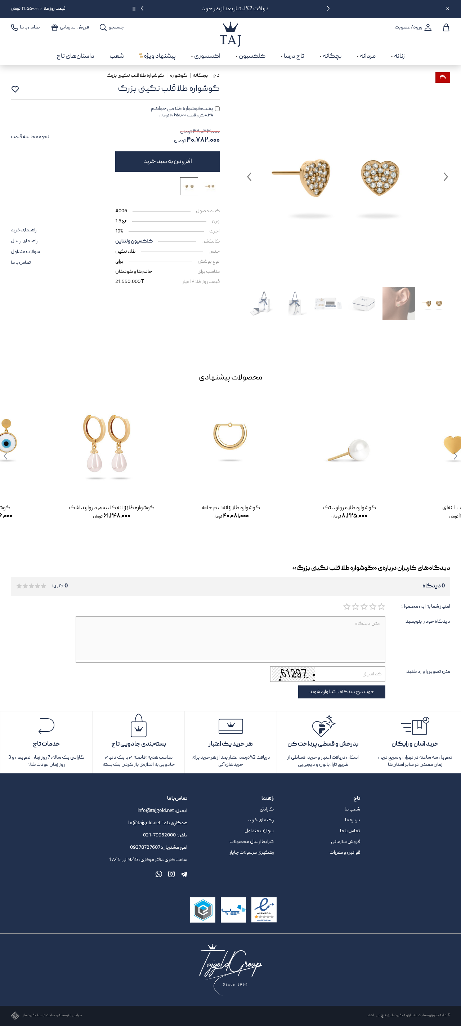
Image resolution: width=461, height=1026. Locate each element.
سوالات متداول (25, 252)
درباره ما (352, 820)
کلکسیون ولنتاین (134, 241)
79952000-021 (159, 835)
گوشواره (178, 75)
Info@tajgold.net (156, 810)
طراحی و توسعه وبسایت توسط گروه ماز (52, 1015)
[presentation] (328, 9)
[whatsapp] (159, 874)
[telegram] (184, 874)
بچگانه (200, 75)
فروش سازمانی (345, 841)
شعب (116, 56)
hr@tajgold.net (144, 823)
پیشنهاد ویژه (157, 56)
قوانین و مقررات (345, 852)
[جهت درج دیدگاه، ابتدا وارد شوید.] (381, 607)
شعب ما (352, 809)
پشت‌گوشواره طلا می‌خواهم (182, 112)
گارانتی (267, 809)
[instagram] (171, 874)
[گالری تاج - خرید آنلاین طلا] (230, 27)
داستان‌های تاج (75, 56)
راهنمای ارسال (24, 241)
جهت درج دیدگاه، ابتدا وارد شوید (341, 692)
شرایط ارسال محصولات (251, 841)
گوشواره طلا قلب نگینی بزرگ (136, 75)
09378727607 (145, 847)
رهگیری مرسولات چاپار (251, 852)
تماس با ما (21, 262)
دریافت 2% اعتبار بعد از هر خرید (235, 9)
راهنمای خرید (23, 230)
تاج (216, 75)
